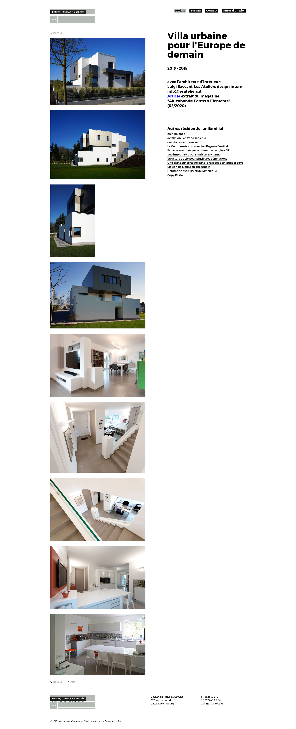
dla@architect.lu (213, 703)
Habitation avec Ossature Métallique (192, 171)
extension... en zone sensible (186, 138)
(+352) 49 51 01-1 (212, 696)
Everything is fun (112, 721)
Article (173, 96)
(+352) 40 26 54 (211, 700)
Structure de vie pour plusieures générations (197, 158)
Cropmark (76, 721)
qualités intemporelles (182, 142)
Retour (57, 33)
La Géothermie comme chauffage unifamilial (197, 146)
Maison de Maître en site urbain (188, 167)
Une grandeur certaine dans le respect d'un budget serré (205, 162)
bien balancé (176, 134)
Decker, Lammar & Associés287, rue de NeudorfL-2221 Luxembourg (167, 700)
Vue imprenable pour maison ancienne (193, 154)
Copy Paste (175, 175)
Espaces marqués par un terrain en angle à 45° (198, 150)
